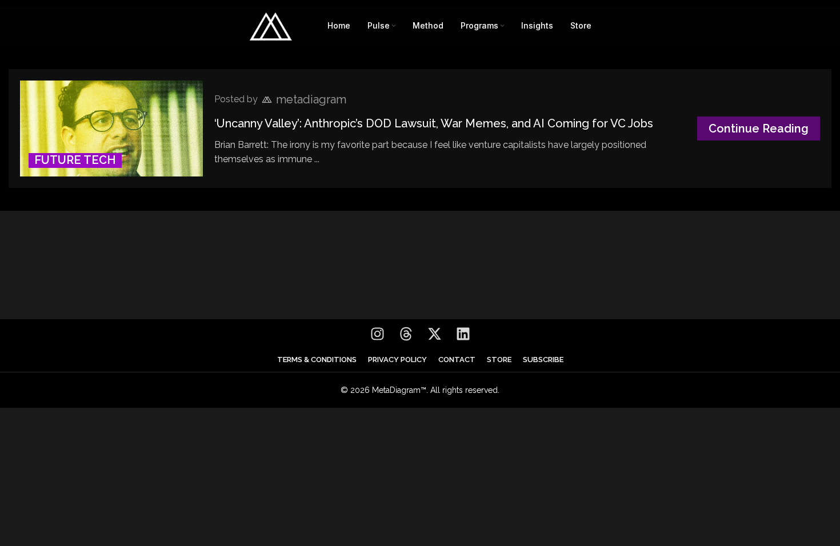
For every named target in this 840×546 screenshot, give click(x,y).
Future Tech (75, 160)
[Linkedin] (463, 333)
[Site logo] (271, 24)
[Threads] (405, 333)
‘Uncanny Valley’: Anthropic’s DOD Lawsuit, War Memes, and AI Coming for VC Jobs (433, 123)
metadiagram (311, 99)
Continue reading (759, 128)
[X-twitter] (434, 333)
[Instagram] (377, 333)
